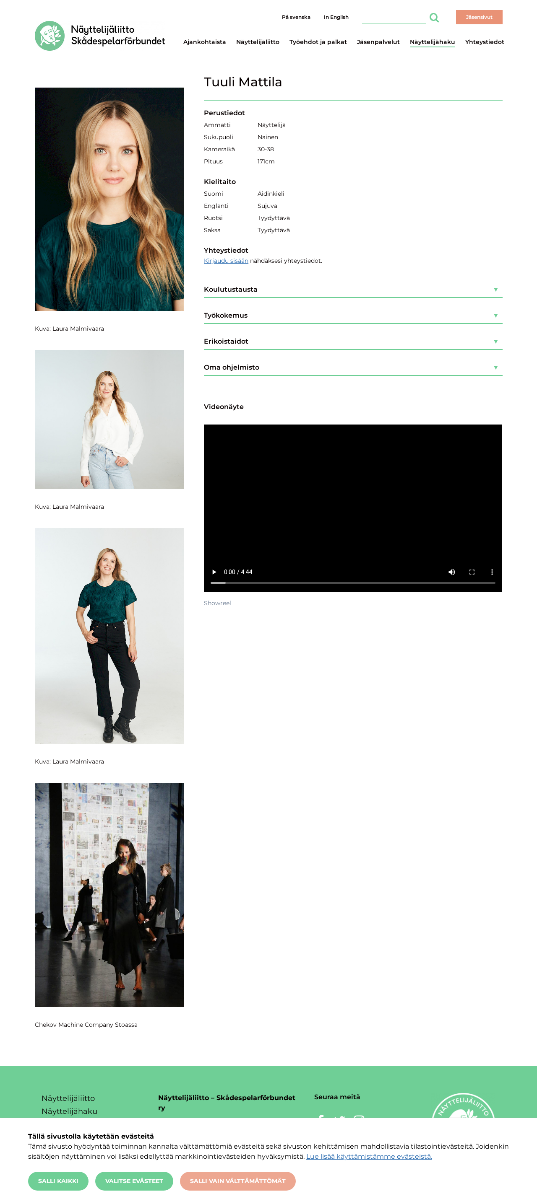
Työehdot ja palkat (318, 42)
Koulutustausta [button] (231, 289)
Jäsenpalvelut (378, 42)
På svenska (296, 17)
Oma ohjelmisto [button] (231, 367)
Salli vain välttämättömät (238, 1181)
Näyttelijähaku (432, 42)
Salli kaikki (58, 1181)
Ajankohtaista (204, 42)
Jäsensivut (479, 17)
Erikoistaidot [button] (226, 341)
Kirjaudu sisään (226, 260)
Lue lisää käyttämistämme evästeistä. (369, 1156)
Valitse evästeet (134, 1181)
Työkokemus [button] (226, 315)
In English (336, 17)
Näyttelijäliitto (257, 42)
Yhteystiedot (484, 42)
